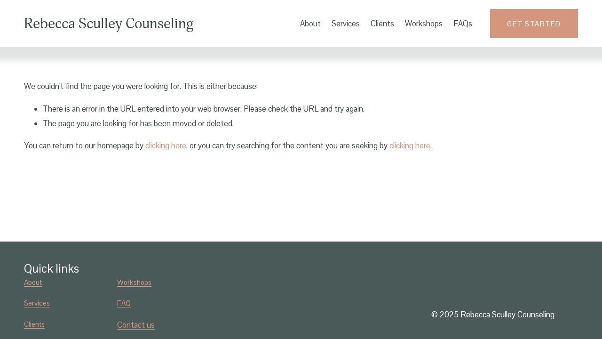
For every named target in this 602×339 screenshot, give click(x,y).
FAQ (124, 303)
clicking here (165, 145)
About (310, 23)
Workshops (424, 23)
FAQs (462, 23)
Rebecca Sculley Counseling (109, 23)
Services (346, 23)
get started (534, 23)
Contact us (136, 325)
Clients (382, 23)
